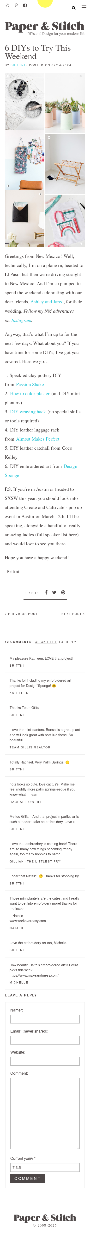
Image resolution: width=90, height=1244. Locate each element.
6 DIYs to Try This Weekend (38, 51)
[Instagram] (7, 5)
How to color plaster (30, 393)
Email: (29, 1031)
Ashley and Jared (47, 301)
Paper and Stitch (45, 28)
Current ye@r (23, 1158)
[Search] (74, 7)
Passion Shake (30, 384)
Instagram (21, 320)
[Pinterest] (16, 5)
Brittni (18, 65)
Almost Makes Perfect (38, 439)
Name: (16, 1010)
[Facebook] (25, 5)
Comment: (19, 1073)
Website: (17, 1052)
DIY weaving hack (28, 411)
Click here (46, 642)
